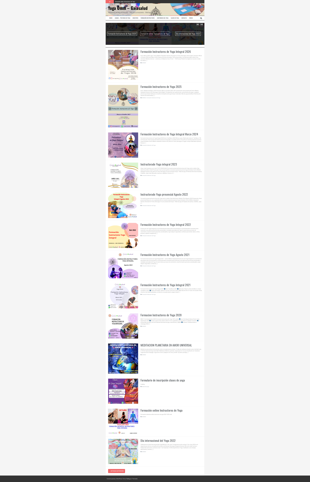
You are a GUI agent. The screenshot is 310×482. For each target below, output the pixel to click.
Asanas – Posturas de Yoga (122, 18)
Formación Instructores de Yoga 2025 (122, 33)
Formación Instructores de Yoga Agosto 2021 (165, 254)
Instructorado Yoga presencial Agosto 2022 (164, 194)
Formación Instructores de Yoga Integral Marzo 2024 (169, 134)
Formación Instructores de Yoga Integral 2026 (166, 51)
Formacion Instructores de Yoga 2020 (161, 315)
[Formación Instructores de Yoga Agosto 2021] (123, 265)
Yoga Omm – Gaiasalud (128, 8)
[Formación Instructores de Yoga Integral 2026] (123, 64)
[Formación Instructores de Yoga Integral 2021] (123, 295)
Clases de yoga (145, 386)
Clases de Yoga (175, 18)
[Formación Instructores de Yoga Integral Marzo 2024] (123, 145)
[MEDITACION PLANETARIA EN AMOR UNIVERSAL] (123, 358)
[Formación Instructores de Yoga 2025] (123, 106)
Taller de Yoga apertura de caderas (124, 1)
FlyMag (128, 478)
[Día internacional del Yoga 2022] (123, 451)
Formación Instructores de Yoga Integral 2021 (165, 285)
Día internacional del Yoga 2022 (188, 33)
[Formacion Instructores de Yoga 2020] (123, 326)
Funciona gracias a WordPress (114, 478)
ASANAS (144, 62)
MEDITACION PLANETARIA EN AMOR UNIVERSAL (166, 345)
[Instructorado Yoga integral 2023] (123, 175)
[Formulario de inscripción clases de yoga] (123, 391)
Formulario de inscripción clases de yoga (163, 380)
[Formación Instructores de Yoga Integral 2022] (123, 235)
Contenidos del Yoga (162, 18)
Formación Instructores (148, 18)
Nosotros (135, 18)
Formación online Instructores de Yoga (155, 33)
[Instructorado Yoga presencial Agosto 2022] (123, 205)
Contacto (184, 18)
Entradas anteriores (116, 471)
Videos (191, 18)
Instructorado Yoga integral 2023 (159, 164)
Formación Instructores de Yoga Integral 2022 (166, 224)
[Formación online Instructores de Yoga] (123, 421)
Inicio (110, 18)
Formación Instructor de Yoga (153, 97)
